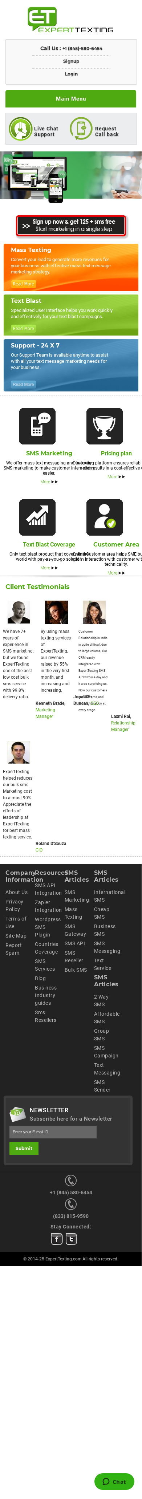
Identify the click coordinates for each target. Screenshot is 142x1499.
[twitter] (71, 1239)
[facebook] (57, 1239)
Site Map (16, 936)
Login (71, 74)
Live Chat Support (46, 131)
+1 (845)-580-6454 (82, 48)
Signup (71, 61)
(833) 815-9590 (71, 1216)
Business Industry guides (46, 995)
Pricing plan (116, 453)
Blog (40, 978)
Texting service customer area (104, 517)
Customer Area (116, 544)
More (45, 481)
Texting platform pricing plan (104, 426)
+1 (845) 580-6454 (71, 1192)
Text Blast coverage (37, 517)
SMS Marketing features (37, 426)
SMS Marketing (49, 453)
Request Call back (107, 131)
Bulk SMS (76, 970)
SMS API (75, 943)
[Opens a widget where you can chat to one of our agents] (114, 1482)
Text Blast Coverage (49, 544)
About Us (16, 892)
